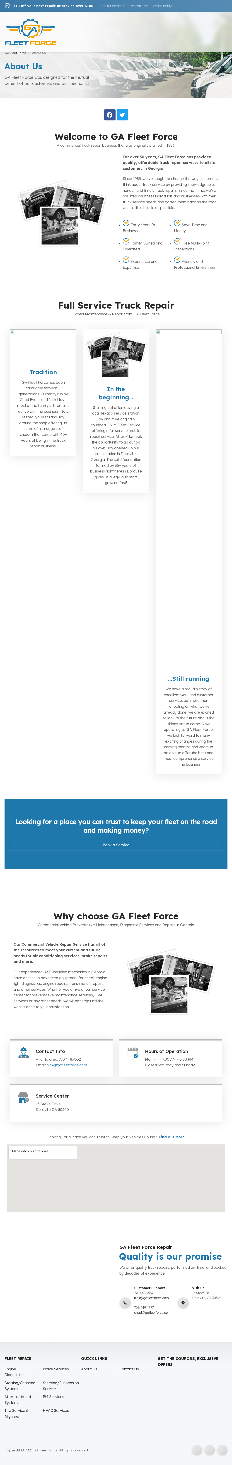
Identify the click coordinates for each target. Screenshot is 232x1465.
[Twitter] (122, 114)
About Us (89, 1369)
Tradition (43, 372)
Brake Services (56, 1369)
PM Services (53, 1396)
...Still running (188, 678)
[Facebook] (110, 114)
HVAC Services (56, 1410)
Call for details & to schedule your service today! (136, 6)
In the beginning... (116, 393)
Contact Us (129, 1369)
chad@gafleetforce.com (152, 1313)
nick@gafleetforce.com (67, 1065)
